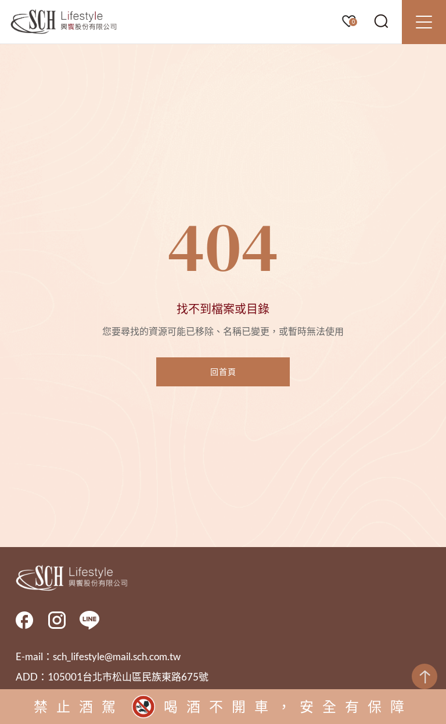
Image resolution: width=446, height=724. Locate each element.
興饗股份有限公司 (64, 22)
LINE (89, 620)
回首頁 (223, 372)
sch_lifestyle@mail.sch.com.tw (117, 656)
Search (381, 21)
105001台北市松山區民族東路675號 (128, 677)
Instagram (56, 620)
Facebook (24, 620)
